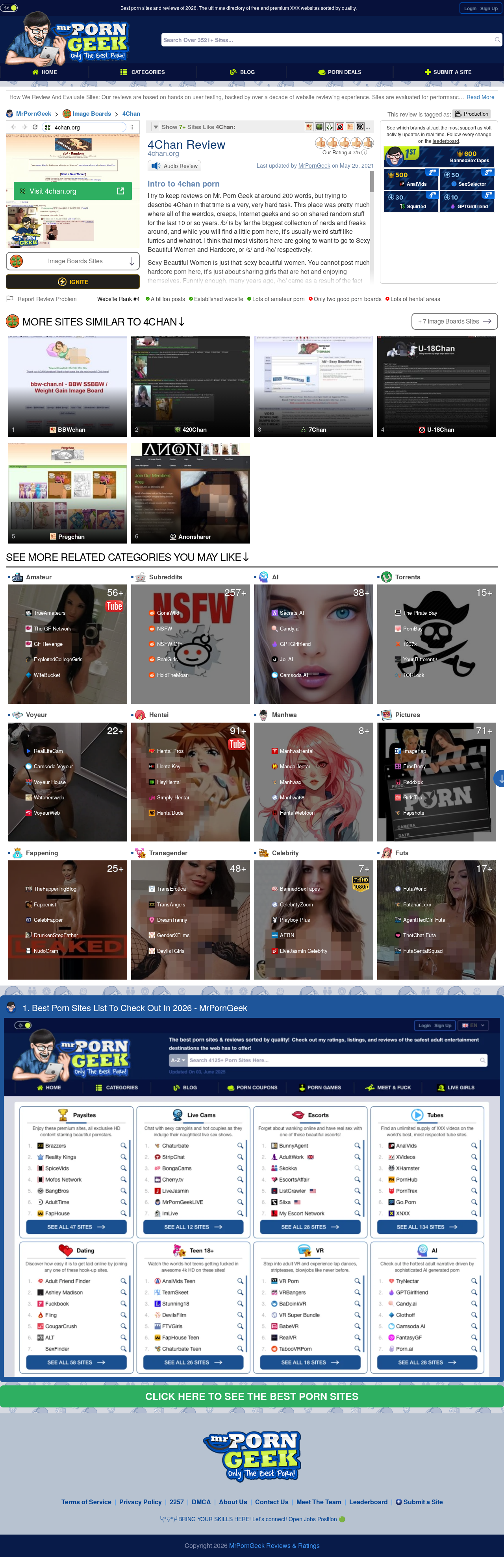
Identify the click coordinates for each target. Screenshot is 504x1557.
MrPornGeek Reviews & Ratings (274, 1545)
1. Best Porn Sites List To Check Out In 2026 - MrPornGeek (134, 1007)
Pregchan (71, 537)
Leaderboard (368, 1501)
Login (470, 8)
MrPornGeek (314, 165)
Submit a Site (423, 1501)
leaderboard (446, 140)
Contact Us (272, 1501)
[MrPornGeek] (68, 39)
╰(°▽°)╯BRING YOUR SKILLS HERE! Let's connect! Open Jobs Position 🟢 (252, 1519)
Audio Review (181, 166)
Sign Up (489, 8)
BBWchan (71, 429)
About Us (233, 1501)
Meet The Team (318, 1501)
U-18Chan (440, 429)
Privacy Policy (140, 1501)
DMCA (201, 1501)
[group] (73, 281)
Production (476, 113)
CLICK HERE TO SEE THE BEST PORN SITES (252, 1396)
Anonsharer (194, 537)
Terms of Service (86, 1501)
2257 (177, 1501)
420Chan (195, 429)
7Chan (317, 429)
